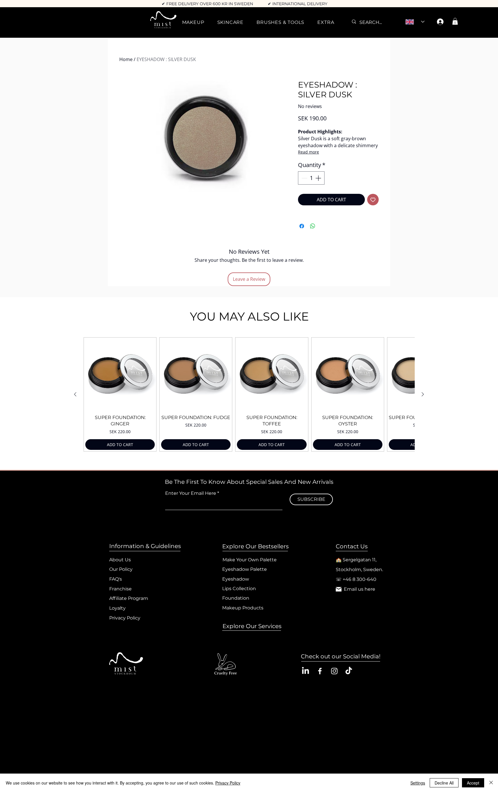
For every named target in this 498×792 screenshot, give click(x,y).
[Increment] (319, 178)
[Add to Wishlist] (373, 199)
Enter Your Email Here (190, 493)
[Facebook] (320, 671)
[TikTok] (348, 671)
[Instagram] (334, 671)
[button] (193, 22)
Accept (473, 783)
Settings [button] (417, 783)
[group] (249, 394)
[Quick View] (120, 374)
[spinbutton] (311, 178)
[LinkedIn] (305, 671)
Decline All (444, 783)
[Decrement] (304, 178)
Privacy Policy (227, 783)
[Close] (491, 782)
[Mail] (339, 589)
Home (126, 59)
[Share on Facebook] (301, 226)
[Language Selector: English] (415, 22)
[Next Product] (422, 394)
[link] (455, 21)
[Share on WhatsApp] (312, 226)
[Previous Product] (75, 394)
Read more (308, 152)
